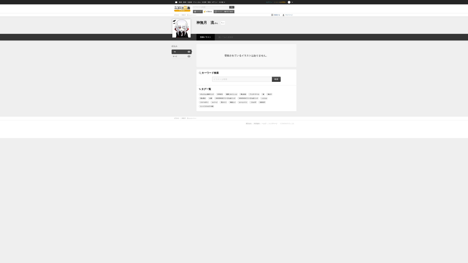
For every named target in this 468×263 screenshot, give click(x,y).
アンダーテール (254, 94)
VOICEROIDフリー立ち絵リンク (225, 98)
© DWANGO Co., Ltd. (287, 123)
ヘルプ (264, 123)
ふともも (264, 98)
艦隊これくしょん (231, 94)
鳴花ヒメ (232, 102)
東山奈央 (243, 94)
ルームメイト (243, 102)
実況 (209, 2)
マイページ (289, 15)
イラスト (209, 11)
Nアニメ (214, 2)
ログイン (269, 2)
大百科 (204, 2)
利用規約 (257, 123)
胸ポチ (270, 94)
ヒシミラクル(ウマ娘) (206, 106)
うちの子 (253, 102)
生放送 (190, 2)
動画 (180, 2)
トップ (198, 11)
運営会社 (249, 123)
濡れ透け (203, 98)
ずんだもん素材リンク (207, 94)
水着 (210, 98)
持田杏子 (262, 102)
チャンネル (197, 2)
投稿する (277, 15)
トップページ (272, 123)
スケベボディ (204, 102)
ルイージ (214, 102)
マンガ (219, 11)
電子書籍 (230, 11)
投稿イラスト (205, 37)
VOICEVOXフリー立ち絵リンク (248, 98)
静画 (184, 2)
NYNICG (220, 94)
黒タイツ (223, 102)
